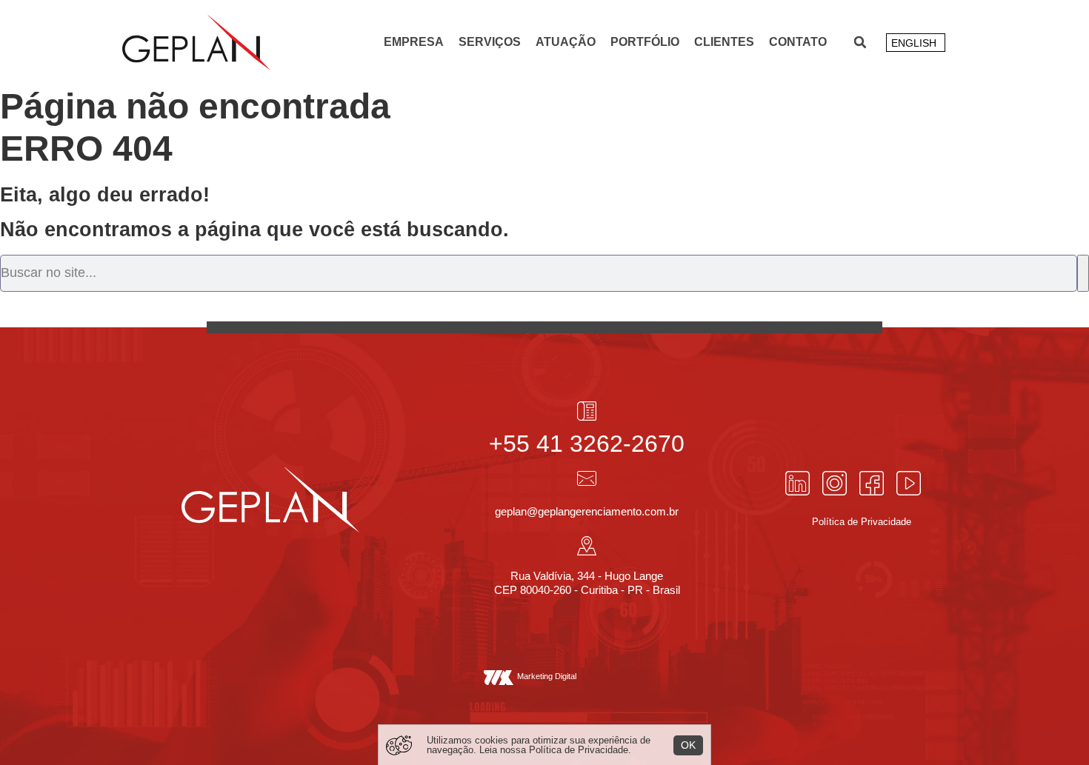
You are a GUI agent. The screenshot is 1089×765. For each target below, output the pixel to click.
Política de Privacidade (578, 749)
